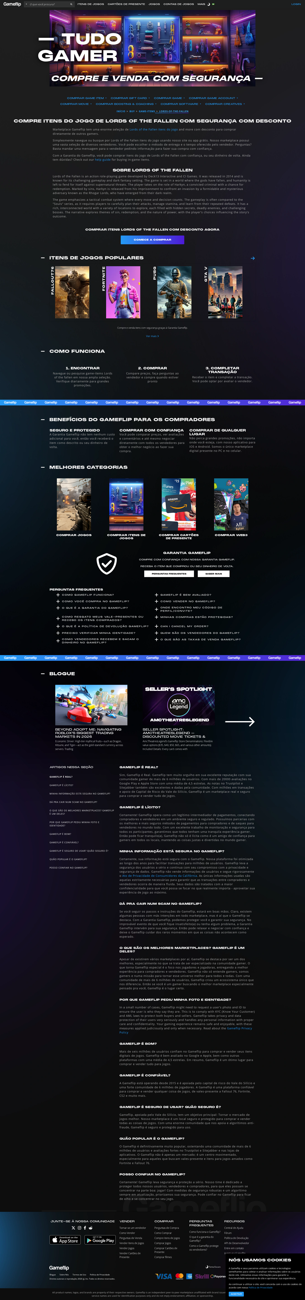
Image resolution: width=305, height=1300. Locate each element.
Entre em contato (234, 1248)
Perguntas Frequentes (169, 574)
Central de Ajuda (233, 1228)
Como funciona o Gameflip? (204, 1232)
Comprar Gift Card (129, 98)
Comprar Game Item (85, 98)
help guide (103, 159)
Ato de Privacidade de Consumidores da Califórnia (159, 876)
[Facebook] (85, 1228)
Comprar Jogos (162, 1243)
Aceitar (236, 1294)
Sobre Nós (64, 1274)
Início (121, 111)
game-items (147, 111)
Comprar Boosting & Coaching (125, 104)
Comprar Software (179, 104)
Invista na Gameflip (235, 1253)
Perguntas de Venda (130, 1238)
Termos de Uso (79, 1274)
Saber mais (213, 574)
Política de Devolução (236, 1238)
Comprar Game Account (212, 98)
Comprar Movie (74, 104)
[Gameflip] (12, 4)
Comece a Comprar (152, 239)
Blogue (53, 1274)
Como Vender (127, 1233)
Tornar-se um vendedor (132, 1228)
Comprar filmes (163, 1257)
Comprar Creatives (223, 104)
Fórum (228, 1233)
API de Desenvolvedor (236, 1243)
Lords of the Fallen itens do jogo (154, 129)
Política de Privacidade (100, 1274)
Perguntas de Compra (166, 1228)
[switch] (209, 4)
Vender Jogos (126, 1248)
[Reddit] (90, 1228)
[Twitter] (73, 1228)
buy (132, 111)
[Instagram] (79, 1228)
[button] (71, 4)
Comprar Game (168, 98)
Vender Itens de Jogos (131, 1243)
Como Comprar (163, 1233)
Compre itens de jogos (167, 1238)
